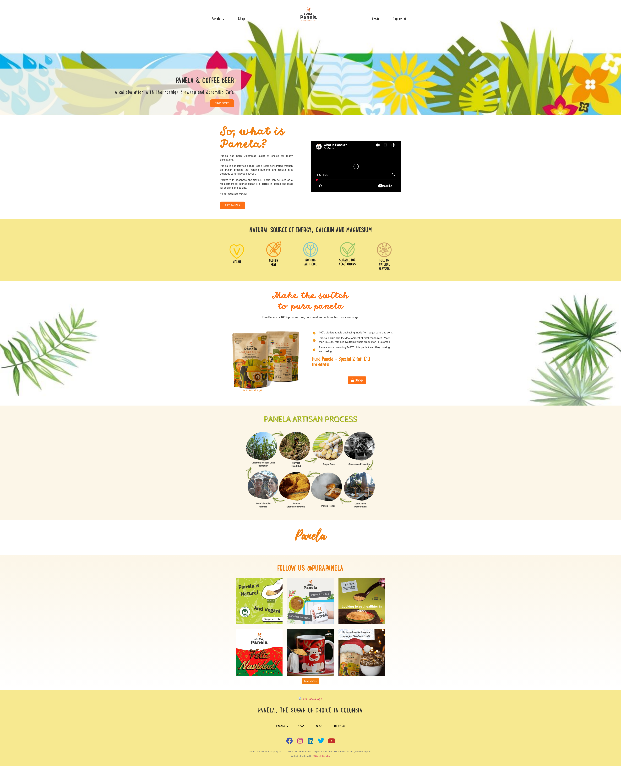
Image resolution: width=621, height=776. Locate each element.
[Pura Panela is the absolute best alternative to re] (361, 652)
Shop (241, 19)
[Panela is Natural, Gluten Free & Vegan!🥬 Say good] (259, 601)
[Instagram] (300, 741)
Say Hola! (399, 19)
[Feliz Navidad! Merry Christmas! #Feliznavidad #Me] (259, 652)
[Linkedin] (310, 741)
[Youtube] (331, 741)
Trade (376, 19)
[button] (282, 726)
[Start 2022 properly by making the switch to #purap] (361, 601)
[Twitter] (321, 741)
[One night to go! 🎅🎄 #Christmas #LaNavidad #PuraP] (310, 652)
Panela (216, 19)
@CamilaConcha (321, 756)
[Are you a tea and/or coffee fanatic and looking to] (310, 601)
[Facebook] (289, 741)
